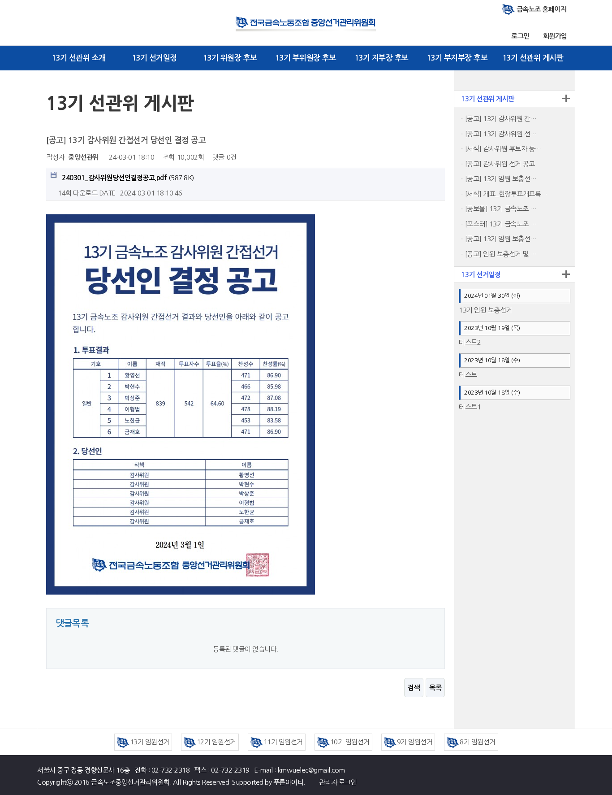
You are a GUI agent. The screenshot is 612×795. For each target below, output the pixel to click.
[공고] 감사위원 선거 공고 (499, 164)
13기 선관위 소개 (79, 58)
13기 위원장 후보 (230, 58)
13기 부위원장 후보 (305, 58)
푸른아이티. (289, 782)
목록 (435, 687)
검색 (414, 687)
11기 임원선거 (283, 742)
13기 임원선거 (149, 742)
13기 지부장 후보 (381, 58)
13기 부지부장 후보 (457, 58)
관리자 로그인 (338, 782)
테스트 (468, 374)
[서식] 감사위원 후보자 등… (503, 148)
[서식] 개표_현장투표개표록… (506, 194)
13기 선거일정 (154, 58)
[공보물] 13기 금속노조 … (501, 208)
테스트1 (470, 407)
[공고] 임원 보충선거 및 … (501, 254)
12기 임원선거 (216, 742)
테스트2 (470, 342)
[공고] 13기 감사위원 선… (501, 133)
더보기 (565, 98)
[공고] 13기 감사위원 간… (501, 118)
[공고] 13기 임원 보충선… (501, 178)
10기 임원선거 (350, 742)
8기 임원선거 (478, 742)
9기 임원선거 (415, 742)
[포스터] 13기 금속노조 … (501, 224)
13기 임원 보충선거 (485, 310)
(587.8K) (128, 177)
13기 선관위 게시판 (533, 58)
